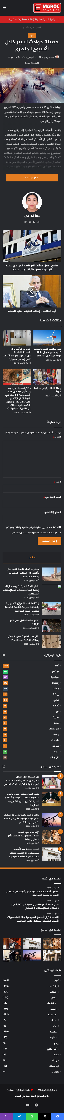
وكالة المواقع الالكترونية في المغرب (32, 1096)
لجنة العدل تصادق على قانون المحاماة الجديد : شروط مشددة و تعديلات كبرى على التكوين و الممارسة (22, 799)
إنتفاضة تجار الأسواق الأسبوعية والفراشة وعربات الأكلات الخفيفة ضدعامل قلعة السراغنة (21, 607)
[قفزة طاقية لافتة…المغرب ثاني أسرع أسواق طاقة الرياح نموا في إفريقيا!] (47, 338)
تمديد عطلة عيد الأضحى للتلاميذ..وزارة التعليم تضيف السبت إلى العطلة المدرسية (24, 853)
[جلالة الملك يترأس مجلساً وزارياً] (47, 377)
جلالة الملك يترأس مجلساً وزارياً (47, 390)
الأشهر (32, 558)
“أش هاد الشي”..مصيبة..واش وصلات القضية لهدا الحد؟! (23, 638)
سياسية (54, 677)
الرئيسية (34, 28)
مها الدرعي (49, 57)
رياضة (56, 694)
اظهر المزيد (32, 178)
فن (57, 712)
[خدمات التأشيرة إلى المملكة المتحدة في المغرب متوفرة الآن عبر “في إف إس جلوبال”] (17, 338)
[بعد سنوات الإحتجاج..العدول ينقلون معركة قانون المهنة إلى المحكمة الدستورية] (52, 955)
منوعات (55, 740)
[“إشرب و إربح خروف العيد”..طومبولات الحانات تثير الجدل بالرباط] (51, 837)
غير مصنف (54, 729)
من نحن (10, 1090)
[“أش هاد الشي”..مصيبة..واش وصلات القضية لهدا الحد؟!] (51, 641)
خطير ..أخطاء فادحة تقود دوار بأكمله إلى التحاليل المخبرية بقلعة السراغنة (23, 573)
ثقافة (56, 706)
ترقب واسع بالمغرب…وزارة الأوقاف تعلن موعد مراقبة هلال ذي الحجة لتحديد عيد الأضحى (21, 818)
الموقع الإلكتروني (52, 512)
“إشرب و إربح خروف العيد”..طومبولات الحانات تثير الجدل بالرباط (23, 836)
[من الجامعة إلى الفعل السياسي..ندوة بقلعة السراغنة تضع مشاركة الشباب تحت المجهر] (51, 782)
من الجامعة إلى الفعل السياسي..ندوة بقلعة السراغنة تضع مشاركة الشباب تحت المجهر (21, 780)
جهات (56, 689)
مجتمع (55, 672)
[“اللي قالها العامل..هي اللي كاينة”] (51, 625)
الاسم (57, 482)
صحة (56, 723)
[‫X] (30, 222)
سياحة (55, 746)
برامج (56, 752)
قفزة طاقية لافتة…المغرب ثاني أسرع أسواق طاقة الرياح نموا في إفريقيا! (47, 352)
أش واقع (54, 757)
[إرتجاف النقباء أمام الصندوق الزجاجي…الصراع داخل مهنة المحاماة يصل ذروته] (12, 956)
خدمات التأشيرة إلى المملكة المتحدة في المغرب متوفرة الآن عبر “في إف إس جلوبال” (17, 354)
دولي (56, 700)
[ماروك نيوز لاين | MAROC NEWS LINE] (47, 7)
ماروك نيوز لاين (23, 1090)
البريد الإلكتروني (52, 497)
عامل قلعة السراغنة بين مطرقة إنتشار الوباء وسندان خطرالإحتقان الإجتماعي (21, 590)
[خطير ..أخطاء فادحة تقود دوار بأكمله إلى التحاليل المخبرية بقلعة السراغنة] (51, 574)
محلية (56, 717)
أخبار (25, 28)
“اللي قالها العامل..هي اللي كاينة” (24, 622)
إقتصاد (55, 683)
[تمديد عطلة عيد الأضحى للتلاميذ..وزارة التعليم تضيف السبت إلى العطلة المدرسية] (51, 854)
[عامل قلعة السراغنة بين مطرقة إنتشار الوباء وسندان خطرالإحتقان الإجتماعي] (51, 591)
